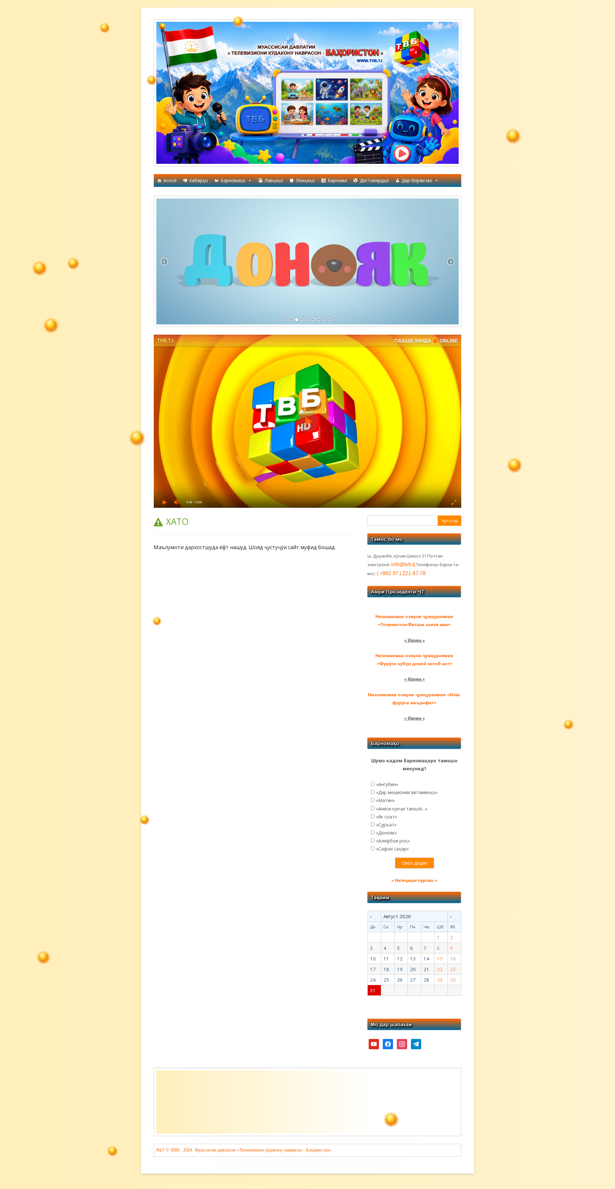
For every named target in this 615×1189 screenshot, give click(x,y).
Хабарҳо (198, 180)
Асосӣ (169, 180)
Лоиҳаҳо (305, 180)
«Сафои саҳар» (392, 849)
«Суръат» (386, 825)
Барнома (337, 180)
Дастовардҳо (374, 180)
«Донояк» (386, 833)
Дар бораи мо (417, 180)
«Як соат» (386, 817)
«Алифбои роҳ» (393, 841)
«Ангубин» (387, 784)
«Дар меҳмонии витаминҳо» (407, 792)
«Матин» (385, 800)
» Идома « (414, 640)
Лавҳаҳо (274, 180)
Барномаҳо (233, 180)
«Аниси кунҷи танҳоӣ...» (401, 809)
